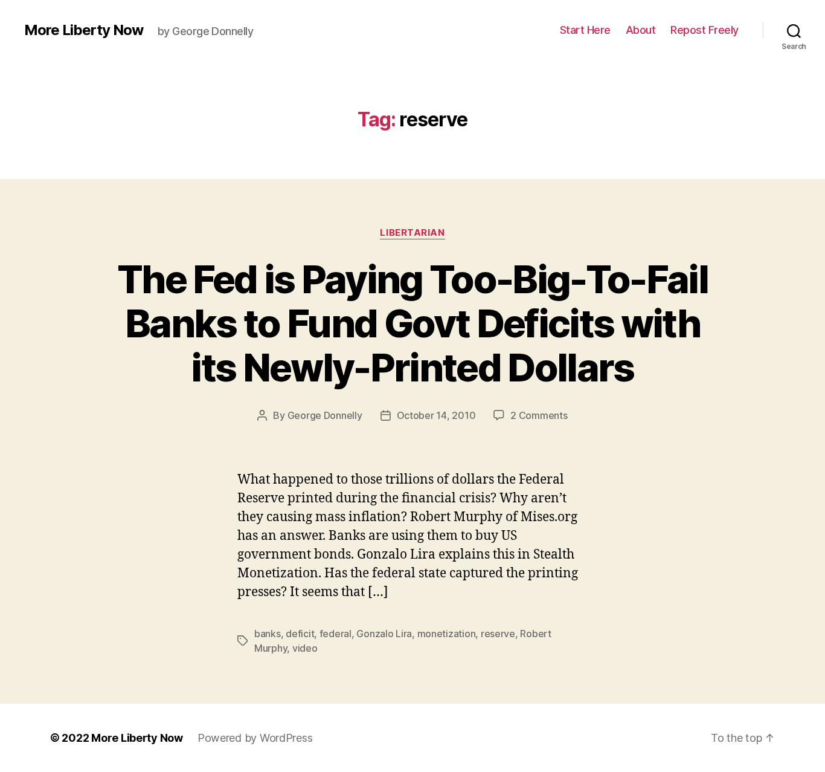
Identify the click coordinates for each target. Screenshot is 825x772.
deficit (300, 634)
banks (267, 634)
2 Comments (538, 415)
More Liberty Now (83, 30)
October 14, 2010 (436, 415)
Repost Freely (704, 30)
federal (335, 634)
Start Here (585, 30)
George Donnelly (324, 415)
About (641, 30)
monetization (446, 634)
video (305, 648)
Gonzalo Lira (384, 634)
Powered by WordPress (255, 737)
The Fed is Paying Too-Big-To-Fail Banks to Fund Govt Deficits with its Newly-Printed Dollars (412, 323)
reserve (498, 634)
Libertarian (412, 232)
